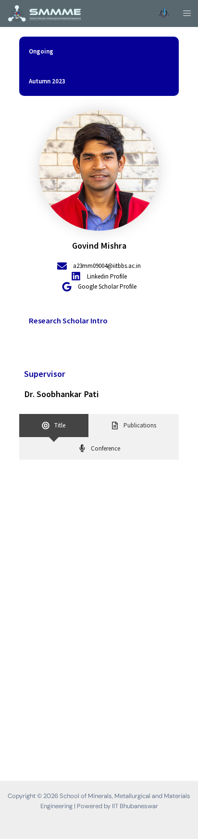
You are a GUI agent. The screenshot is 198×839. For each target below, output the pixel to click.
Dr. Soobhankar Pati (61, 394)
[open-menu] (184, 14)
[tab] (53, 425)
